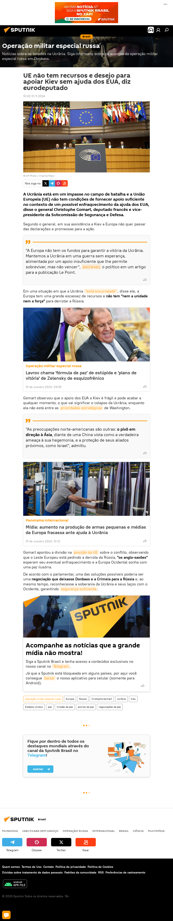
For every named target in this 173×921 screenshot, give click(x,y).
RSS (101, 872)
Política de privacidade (70, 867)
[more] (145, 279)
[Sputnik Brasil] (20, 33)
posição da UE (86, 552)
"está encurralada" (100, 291)
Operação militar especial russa (53, 366)
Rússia (82, 698)
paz (50, 706)
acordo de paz (86, 706)
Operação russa (75, 831)
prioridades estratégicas (81, 407)
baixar (49, 678)
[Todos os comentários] (6, 915)
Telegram (61, 666)
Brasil (124, 831)
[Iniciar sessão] (158, 30)
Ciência (138, 831)
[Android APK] (15, 884)
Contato (48, 867)
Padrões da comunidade (80, 872)
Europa (70, 698)
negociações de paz (110, 706)
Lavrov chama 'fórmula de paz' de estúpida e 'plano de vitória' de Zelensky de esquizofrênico (81, 375)
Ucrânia (121, 698)
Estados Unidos (34, 706)
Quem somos (11, 867)
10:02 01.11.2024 (34, 96)
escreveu (91, 266)
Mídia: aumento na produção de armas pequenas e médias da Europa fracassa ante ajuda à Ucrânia (86, 529)
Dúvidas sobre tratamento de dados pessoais (32, 872)
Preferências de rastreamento (125, 872)
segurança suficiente (78, 588)
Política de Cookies (100, 867)
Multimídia (156, 831)
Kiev (133, 698)
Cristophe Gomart (102, 698)
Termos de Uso (32, 867)
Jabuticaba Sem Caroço (40, 831)
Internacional (103, 831)
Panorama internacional (47, 520)
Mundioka (10, 831)
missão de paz (65, 706)
